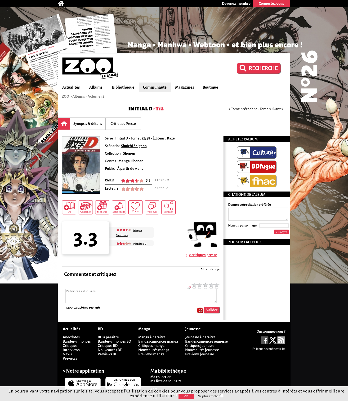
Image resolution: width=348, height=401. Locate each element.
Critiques (70, 346)
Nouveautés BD (110, 350)
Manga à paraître (151, 337)
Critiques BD (108, 346)
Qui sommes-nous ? (271, 331)
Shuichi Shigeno (134, 146)
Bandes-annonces (77, 341)
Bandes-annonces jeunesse (206, 341)
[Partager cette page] (168, 207)
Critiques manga (151, 346)
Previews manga (151, 354)
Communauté (155, 87)
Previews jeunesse (199, 354)
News (67, 354)
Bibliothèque (123, 87)
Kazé (171, 138)
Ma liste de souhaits (165, 381)
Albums (96, 87)
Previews (70, 358)
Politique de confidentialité (268, 349)
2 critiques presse (203, 255)
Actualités (71, 87)
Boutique (210, 87)
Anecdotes (71, 337)
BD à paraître (108, 337)
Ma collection (160, 377)
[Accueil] (63, 3)
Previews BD (107, 354)
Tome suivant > (271, 109)
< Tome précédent (242, 109)
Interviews (71, 350)
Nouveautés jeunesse (202, 350)
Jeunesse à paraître (200, 337)
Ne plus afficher (209, 396)
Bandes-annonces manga (158, 341)
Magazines (184, 87)
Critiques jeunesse (199, 346)
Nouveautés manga (153, 350)
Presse (109, 180)
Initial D (140, 109)
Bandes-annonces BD (114, 341)
